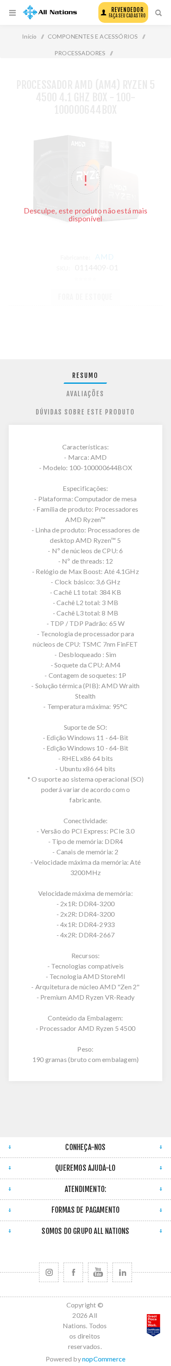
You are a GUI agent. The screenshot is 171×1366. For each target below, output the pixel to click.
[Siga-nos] (49, 1272)
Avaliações (85, 394)
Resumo (85, 375)
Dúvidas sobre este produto (85, 412)
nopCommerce (103, 1359)
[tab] (86, 376)
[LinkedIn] (122, 1272)
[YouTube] (97, 1272)
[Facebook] (73, 1272)
